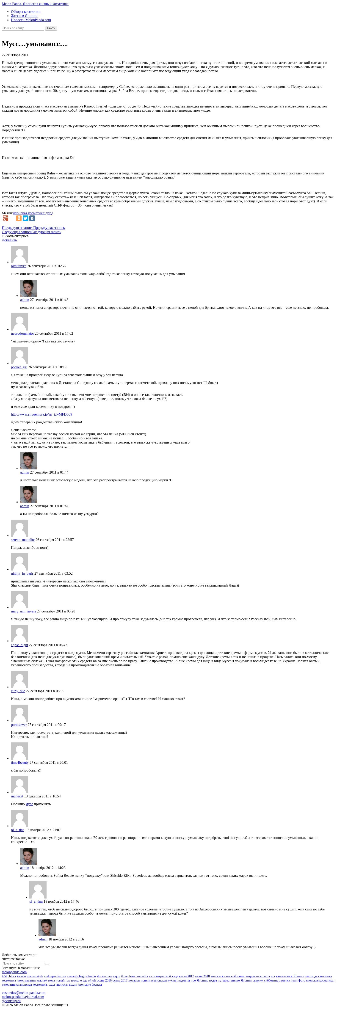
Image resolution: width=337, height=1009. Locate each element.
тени (294, 980)
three (124, 976)
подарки (134, 980)
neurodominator (22, 333)
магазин (30, 980)
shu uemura (104, 976)
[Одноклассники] (19, 218)
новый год (63, 980)
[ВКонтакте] (32, 218)
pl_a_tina (17, 830)
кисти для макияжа (318, 976)
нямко (75, 980)
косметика (9, 980)
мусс (29, 804)
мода (51, 980)
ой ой (92, 980)
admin (24, 300)
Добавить (9, 240)
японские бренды (90, 984)
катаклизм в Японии (290, 976)
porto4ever (19, 725)
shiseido (91, 976)
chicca (12, 976)
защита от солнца (258, 976)
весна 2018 (202, 976)
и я (273, 976)
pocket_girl (19, 367)
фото (301, 980)
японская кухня (66, 984)
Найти (51, 28)
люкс (20, 980)
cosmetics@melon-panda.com (23, 993)
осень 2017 (120, 980)
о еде (83, 980)
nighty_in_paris (22, 573)
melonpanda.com (14, 972)
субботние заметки (277, 980)
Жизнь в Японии (24, 16)
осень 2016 (104, 980)
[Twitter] (25, 218)
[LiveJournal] (12, 218)
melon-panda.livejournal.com (23, 997)
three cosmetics (138, 976)
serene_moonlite (23, 540)
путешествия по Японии (235, 980)
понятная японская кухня (158, 980)
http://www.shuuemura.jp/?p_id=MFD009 (41, 414)
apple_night (19, 645)
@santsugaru (11, 1001)
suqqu (116, 976)
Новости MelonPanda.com (31, 20)
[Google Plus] (5, 218)
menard (72, 976)
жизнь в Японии (233, 976)
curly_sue (18, 691)
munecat (17, 796)
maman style (35, 976)
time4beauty (20, 762)
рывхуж (258, 980)
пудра (213, 980)
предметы (183, 980)
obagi (81, 976)
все (4, 976)
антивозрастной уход (163, 976)
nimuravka (18, 266)
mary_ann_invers (23, 611)
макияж (42, 980)
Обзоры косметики (26, 12)
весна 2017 (186, 976)
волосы (216, 976)
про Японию (199, 980)
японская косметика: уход (33, 213)
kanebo (21, 976)
